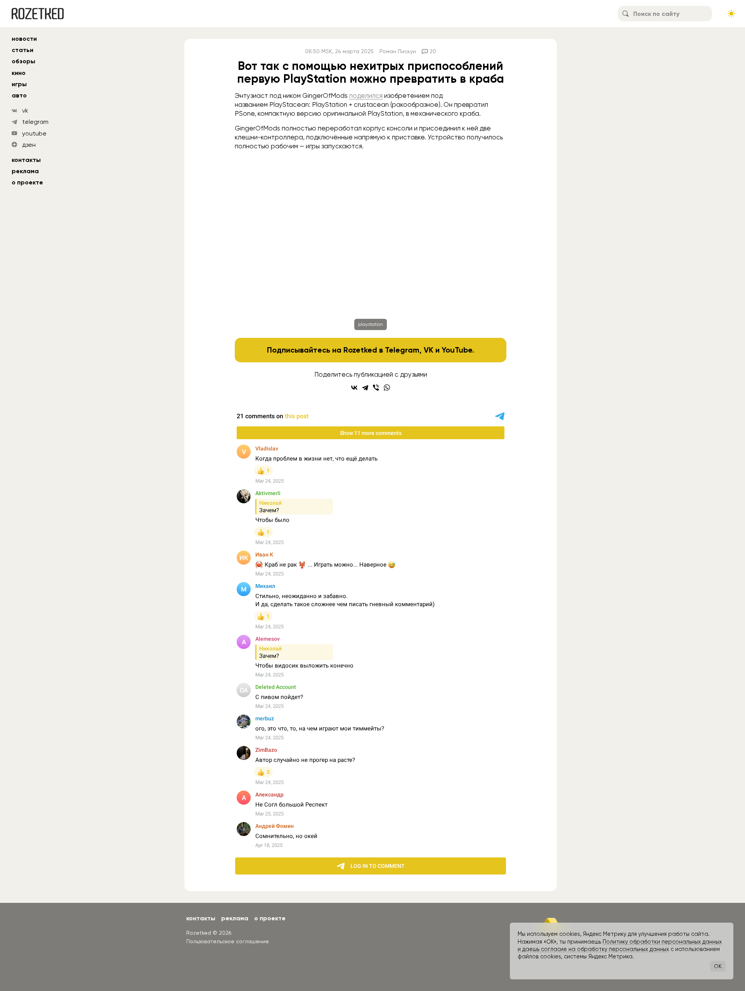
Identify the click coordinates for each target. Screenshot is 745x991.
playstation (370, 324)
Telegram (402, 350)
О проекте (27, 182)
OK (718, 966)
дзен (29, 144)
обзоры (23, 61)
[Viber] (376, 387)
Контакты (26, 159)
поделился (366, 95)
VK (428, 350)
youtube (34, 133)
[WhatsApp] (387, 387)
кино (19, 72)
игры (19, 84)
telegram (35, 121)
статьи (22, 50)
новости (24, 38)
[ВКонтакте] (354, 387)
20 (433, 51)
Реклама (25, 171)
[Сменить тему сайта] (731, 13)
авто (19, 95)
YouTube (457, 350)
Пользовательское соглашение (227, 941)
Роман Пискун (397, 51)
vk (25, 110)
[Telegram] (365, 387)
